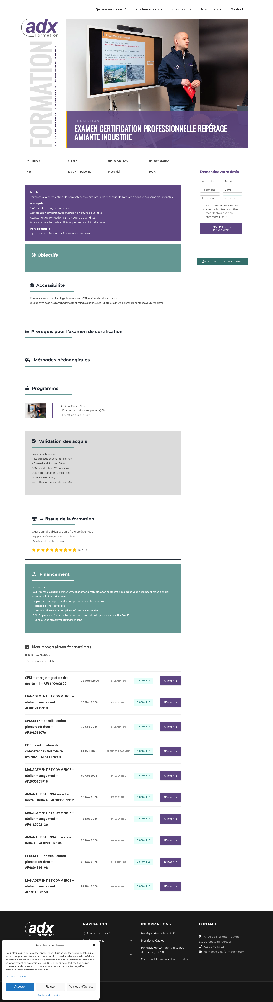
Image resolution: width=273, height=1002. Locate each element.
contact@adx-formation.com (224, 951)
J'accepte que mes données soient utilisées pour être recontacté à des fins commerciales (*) (223, 211)
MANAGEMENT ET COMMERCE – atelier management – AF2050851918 (49, 775)
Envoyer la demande (221, 229)
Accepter (19, 986)
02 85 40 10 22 (214, 946)
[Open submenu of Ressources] (130, 955)
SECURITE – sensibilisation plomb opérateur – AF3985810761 (45, 726)
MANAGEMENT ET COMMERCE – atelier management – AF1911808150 (49, 886)
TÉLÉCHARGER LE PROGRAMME (223, 261)
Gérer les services (17, 976)
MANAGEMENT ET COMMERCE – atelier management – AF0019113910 (49, 702)
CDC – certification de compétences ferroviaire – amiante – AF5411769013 (45, 751)
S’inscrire (170, 680)
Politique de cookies (49, 995)
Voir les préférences (81, 986)
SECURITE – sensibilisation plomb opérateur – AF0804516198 (45, 862)
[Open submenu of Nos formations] (130, 941)
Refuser (51, 986)
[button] (94, 945)
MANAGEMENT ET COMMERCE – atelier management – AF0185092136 (49, 818)
